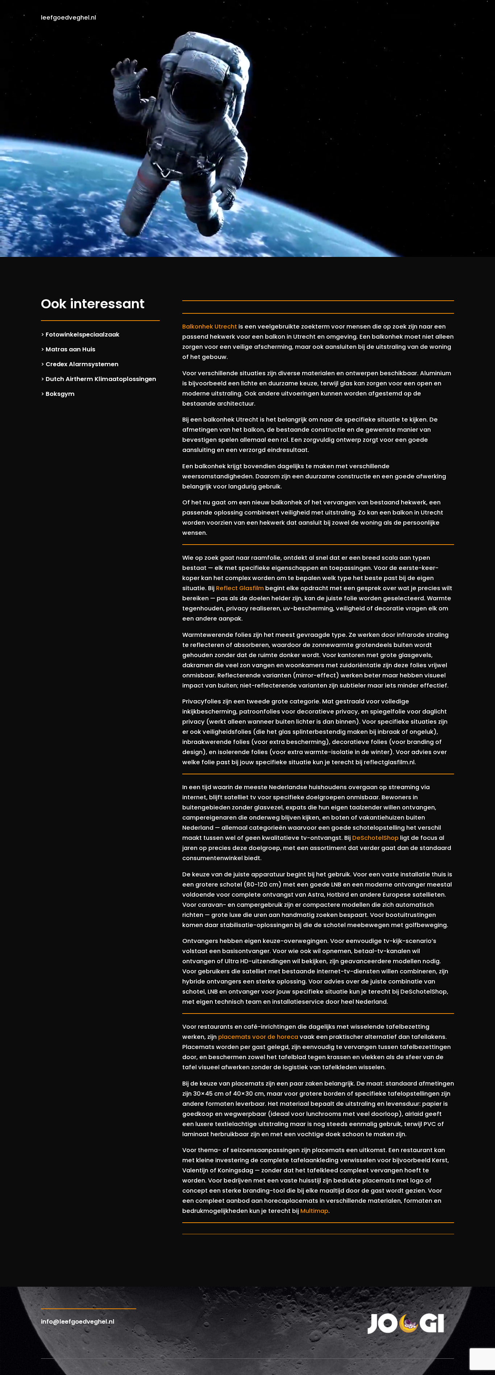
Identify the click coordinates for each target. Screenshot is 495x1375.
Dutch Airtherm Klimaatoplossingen (101, 379)
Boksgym (60, 394)
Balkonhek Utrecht (209, 326)
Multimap (314, 1211)
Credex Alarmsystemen (82, 364)
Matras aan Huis (70, 349)
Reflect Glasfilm (240, 588)
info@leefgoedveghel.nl (78, 1321)
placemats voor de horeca (258, 1037)
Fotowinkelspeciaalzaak (83, 334)
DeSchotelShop (375, 838)
